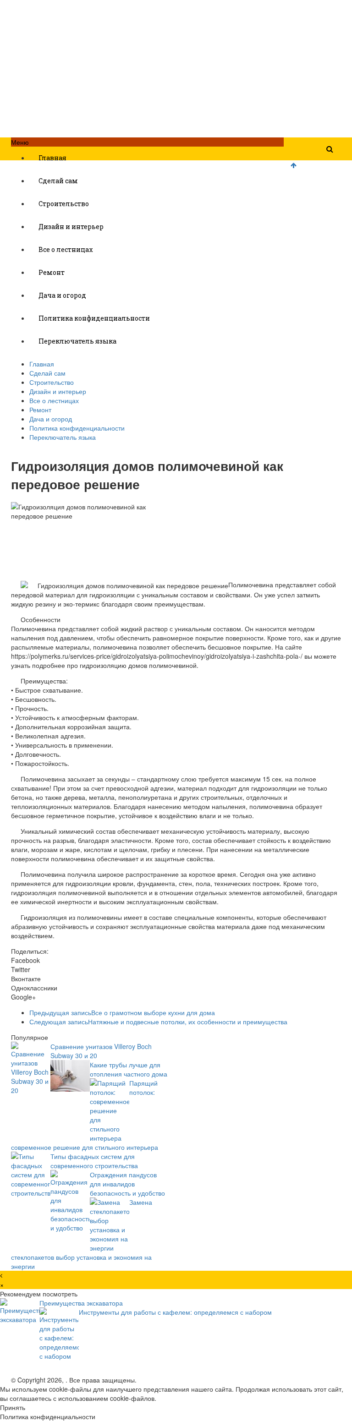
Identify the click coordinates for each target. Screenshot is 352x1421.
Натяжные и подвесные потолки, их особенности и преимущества (158, 1021)
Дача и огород (62, 295)
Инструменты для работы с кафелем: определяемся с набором (175, 1312)
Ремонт (51, 272)
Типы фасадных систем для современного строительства (94, 1161)
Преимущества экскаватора (81, 1302)
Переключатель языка (77, 341)
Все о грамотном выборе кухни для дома (122, 1012)
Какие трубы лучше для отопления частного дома (128, 1069)
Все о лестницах (65, 249)
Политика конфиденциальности (94, 318)
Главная (52, 157)
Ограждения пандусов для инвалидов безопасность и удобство (127, 1183)
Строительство (63, 203)
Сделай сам (58, 180)
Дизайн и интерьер (71, 226)
